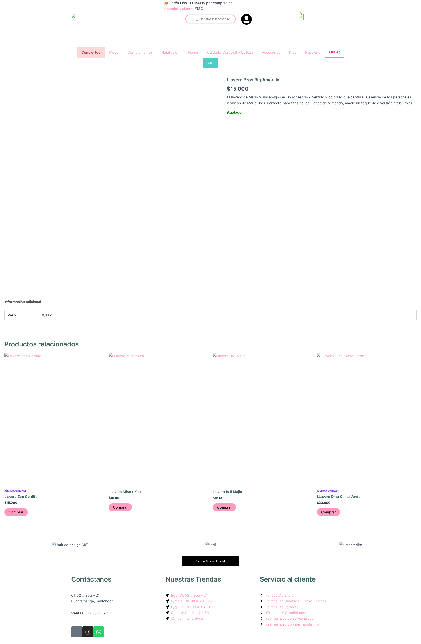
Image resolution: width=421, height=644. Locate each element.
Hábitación (170, 52)
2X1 (210, 63)
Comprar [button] (16, 512)
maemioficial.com (178, 8)
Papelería (312, 52)
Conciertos (90, 52)
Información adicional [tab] (22, 302)
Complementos (140, 52)
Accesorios (271, 52)
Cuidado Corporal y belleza (230, 52)
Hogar (193, 52)
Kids (292, 52)
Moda (114, 52)
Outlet (334, 52)
